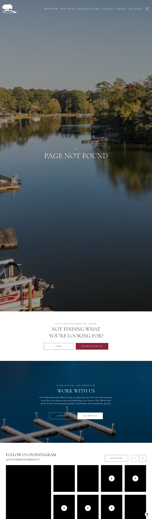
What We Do (68, 9)
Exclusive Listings (89, 9)
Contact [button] (62, 416)
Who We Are (51, 9)
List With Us (90, 416)
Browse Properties (92, 346)
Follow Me (116, 458)
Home (58, 346)
